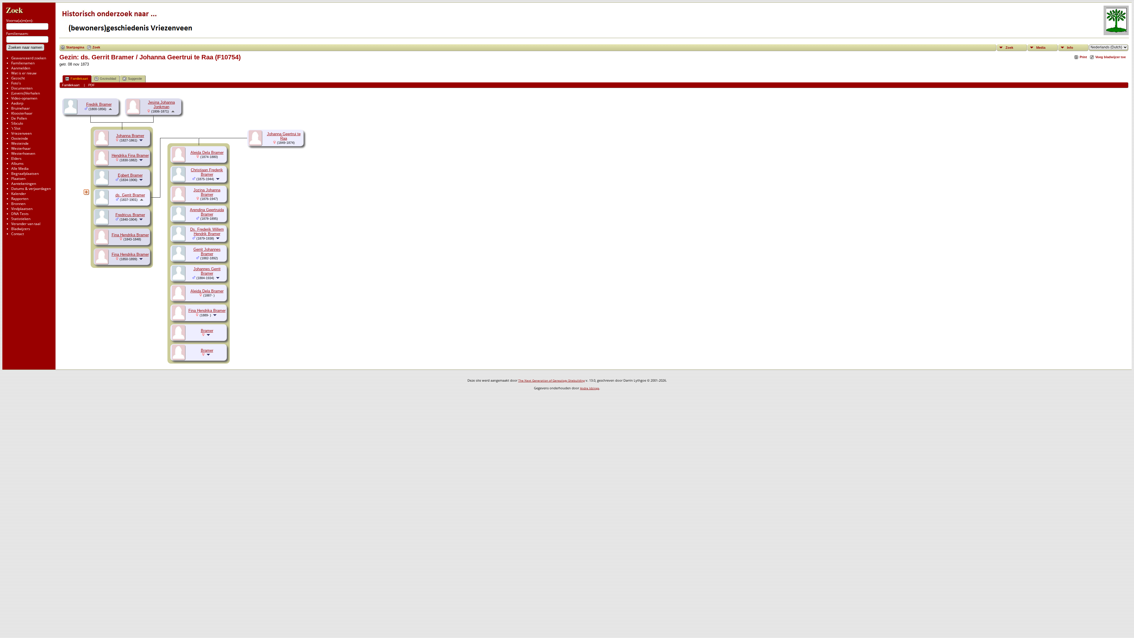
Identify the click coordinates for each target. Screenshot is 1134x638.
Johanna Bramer (130, 136)
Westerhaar (21, 148)
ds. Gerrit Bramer (130, 195)
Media (1040, 47)
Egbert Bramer (130, 175)
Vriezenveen (21, 133)
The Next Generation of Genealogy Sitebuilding (551, 380)
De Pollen (19, 118)
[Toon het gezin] (142, 140)
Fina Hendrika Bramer (130, 235)
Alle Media (20, 168)
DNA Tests (20, 213)
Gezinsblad (108, 78)
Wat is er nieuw (23, 73)
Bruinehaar (20, 108)
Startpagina (75, 47)
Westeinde (20, 143)
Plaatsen (18, 178)
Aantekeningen (23, 183)
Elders (16, 158)
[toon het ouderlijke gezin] (110, 109)
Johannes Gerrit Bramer (207, 271)
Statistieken (20, 218)
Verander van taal (25, 223)
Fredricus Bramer (130, 215)
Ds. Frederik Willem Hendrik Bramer (207, 231)
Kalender (18, 193)
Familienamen (23, 63)
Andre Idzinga (589, 388)
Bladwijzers (20, 228)
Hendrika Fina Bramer (130, 155)
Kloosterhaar (21, 113)
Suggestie (135, 78)
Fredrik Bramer (99, 104)
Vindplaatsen (21, 208)
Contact (17, 233)
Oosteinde (19, 138)
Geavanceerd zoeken (28, 58)
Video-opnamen (24, 98)
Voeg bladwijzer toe (1110, 57)
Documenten (21, 88)
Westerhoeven (23, 153)
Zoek (14, 10)
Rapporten (19, 198)
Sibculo (17, 123)
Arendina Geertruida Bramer (207, 212)
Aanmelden (20, 68)
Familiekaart (79, 78)
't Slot (15, 128)
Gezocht (18, 78)
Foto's (16, 83)
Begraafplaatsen (25, 173)
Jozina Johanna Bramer (206, 192)
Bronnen (18, 203)
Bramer (207, 330)
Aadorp (17, 103)
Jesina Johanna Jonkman (161, 104)
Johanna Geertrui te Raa (284, 136)
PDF (91, 85)
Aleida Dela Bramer (207, 152)
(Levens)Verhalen (25, 93)
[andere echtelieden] (86, 192)
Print (1083, 57)
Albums (17, 163)
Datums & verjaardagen (31, 188)
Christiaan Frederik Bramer (207, 172)
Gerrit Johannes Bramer (207, 251)
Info (1070, 47)
